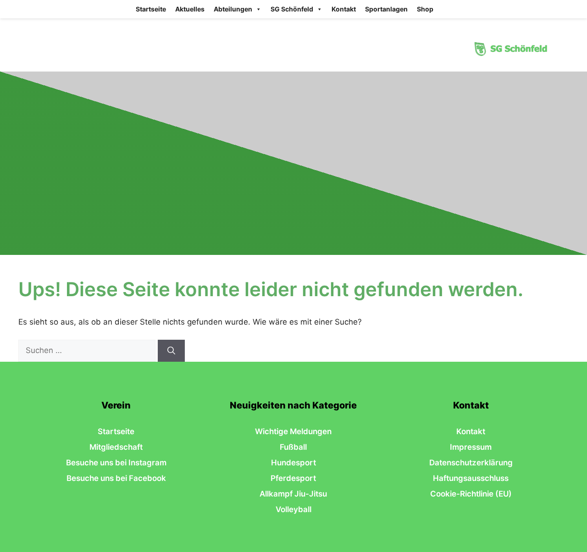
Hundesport (293, 462)
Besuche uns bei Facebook (116, 478)
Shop (425, 9)
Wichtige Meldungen (293, 431)
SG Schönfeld (292, 9)
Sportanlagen (386, 9)
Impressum (471, 447)
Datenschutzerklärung (471, 462)
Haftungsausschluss (471, 478)
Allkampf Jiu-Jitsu (293, 493)
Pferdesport (293, 478)
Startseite (151, 9)
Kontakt (344, 9)
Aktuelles (190, 9)
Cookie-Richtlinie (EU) (471, 493)
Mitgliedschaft (116, 447)
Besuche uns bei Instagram (116, 462)
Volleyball (293, 509)
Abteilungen (233, 9)
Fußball (293, 447)
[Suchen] (171, 351)
